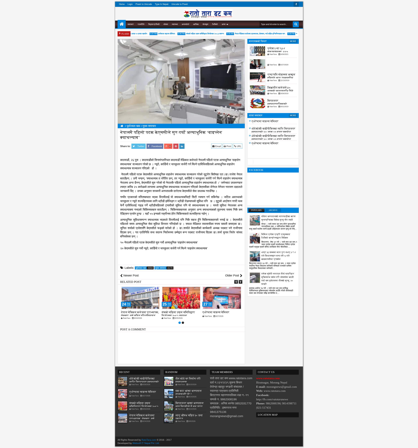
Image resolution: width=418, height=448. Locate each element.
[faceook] (273, 161)
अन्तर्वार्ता (185, 24)
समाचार (131, 24)
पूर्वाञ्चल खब (144, 268)
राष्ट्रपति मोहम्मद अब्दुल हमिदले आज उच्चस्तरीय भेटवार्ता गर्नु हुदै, (281, 78)
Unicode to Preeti (179, 4)
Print (228, 146)
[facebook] (296, 4)
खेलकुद (205, 24)
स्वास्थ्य (175, 24)
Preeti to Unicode (144, 4)
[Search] (296, 24)
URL (238, 146)
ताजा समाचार (256, 115)
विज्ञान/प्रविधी (154, 24)
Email (218, 146)
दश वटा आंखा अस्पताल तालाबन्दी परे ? (189, 392)
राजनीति (141, 24)
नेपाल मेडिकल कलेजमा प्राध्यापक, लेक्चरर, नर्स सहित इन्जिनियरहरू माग (253, 34)
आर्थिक (196, 24)
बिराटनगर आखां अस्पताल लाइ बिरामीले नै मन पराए (190, 405)
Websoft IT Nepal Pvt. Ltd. (146, 443)
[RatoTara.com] (122, 24)
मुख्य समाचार (164, 268)
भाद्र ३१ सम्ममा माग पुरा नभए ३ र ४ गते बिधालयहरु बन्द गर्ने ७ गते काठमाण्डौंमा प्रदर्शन (278, 255)
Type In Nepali (162, 4)
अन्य (223, 24)
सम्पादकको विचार (258, 41)
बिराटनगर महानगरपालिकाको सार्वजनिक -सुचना (277, 104)
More (293, 41)
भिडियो (215, 24)
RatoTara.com (149, 440)
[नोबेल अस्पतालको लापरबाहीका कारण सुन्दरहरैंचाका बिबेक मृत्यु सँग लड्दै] (255, 220)
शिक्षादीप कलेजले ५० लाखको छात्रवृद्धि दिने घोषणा (280, 91)
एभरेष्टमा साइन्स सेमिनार (159, 34)
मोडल (166, 24)
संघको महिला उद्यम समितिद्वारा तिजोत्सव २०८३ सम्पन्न (198, 34)
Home (122, 4)
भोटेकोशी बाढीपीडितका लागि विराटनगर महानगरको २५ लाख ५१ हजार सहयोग (273, 131)
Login (130, 4)
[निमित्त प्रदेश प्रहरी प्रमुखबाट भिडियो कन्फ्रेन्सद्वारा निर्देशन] (255, 238)
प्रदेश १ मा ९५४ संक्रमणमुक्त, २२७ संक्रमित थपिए (277, 52)
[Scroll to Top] (413, 443)
